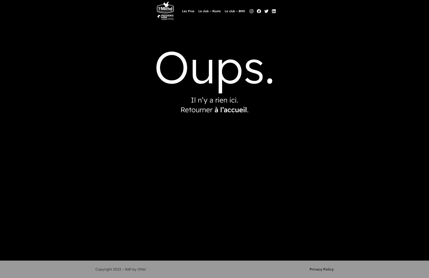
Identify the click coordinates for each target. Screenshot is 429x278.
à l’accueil (230, 109)
